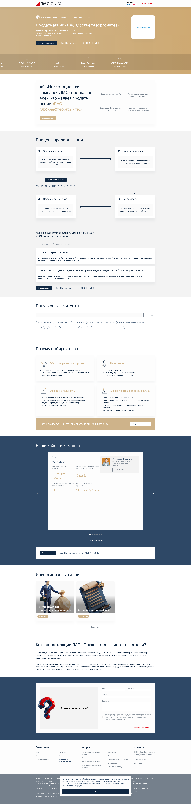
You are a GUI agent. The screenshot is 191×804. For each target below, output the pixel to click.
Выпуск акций (112, 756)
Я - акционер (42, 244)
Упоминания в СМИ (42, 759)
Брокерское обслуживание (91, 761)
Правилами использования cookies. (89, 781)
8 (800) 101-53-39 (91, 43)
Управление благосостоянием (118, 759)
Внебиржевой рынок (59, 457)
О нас (38, 752)
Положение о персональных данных (46, 796)
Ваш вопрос (106, 701)
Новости (38, 756)
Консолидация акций (89, 758)
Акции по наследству (115, 767)
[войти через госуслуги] (132, 4)
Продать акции (113, 763)
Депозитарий (112, 752)
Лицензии (62, 752)
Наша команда (64, 756)
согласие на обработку (117, 714)
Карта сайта (138, 763)
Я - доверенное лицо (61, 244)
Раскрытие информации (65, 760)
